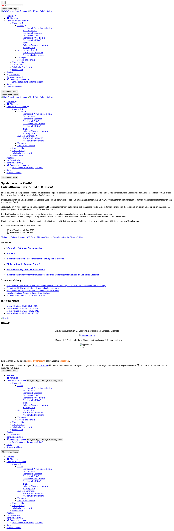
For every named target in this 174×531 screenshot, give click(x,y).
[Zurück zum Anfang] (3, 2)
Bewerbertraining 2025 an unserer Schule (26, 269)
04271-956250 (41, 365)
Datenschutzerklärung (35, 361)
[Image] (87, 318)
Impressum (64, 361)
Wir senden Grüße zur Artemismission (24, 248)
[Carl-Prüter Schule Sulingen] (27, 11)
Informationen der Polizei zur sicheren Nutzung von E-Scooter (35, 259)
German (7, 5)
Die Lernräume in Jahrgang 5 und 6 (23, 264)
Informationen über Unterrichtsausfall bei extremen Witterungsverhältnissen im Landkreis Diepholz (53, 275)
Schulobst (11, 253)
